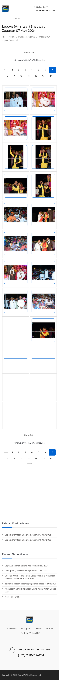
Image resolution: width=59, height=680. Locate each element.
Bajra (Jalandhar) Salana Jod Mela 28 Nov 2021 (26, 566)
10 (21, 76)
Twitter (37, 628)
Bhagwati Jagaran (26, 37)
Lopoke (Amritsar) (10, 40)
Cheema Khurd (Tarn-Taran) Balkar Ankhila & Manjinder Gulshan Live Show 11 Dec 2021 (30, 577)
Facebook (11, 628)
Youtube (49, 628)
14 (51, 76)
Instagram (25, 628)
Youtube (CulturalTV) (30, 633)
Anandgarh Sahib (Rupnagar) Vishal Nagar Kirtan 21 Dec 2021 (30, 590)
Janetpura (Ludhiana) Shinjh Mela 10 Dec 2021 (26, 570)
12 (36, 76)
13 (43, 76)
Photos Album (8, 37)
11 (29, 76)
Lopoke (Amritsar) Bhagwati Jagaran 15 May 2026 (28, 540)
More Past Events (13, 597)
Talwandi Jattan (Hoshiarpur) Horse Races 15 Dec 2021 (30, 584)
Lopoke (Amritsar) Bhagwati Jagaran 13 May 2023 (28, 535)
